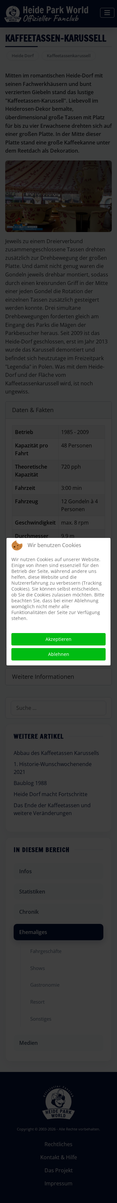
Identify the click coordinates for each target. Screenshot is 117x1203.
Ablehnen (58, 654)
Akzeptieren (59, 639)
